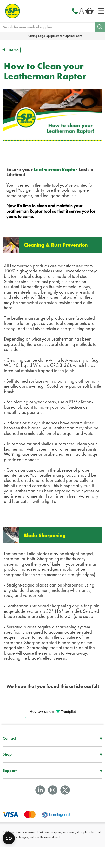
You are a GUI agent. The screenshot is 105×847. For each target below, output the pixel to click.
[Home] (101, 11)
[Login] (81, 10)
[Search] (100, 27)
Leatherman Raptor (55, 169)
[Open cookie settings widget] (9, 838)
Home (14, 50)
